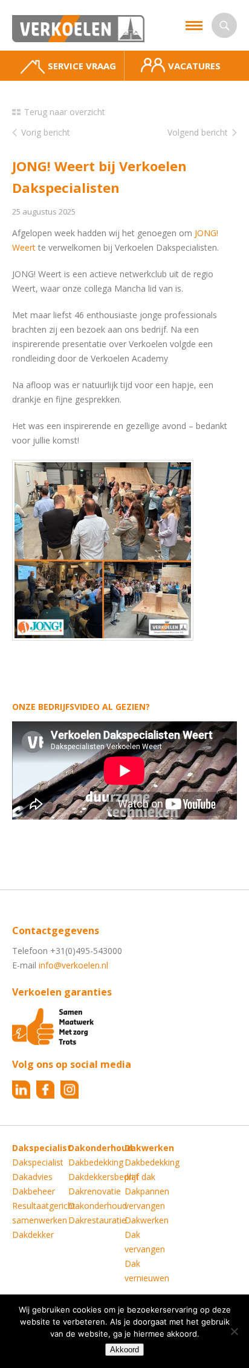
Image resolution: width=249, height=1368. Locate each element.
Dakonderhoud (97, 1205)
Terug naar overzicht (64, 112)
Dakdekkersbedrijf (103, 1176)
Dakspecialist (37, 1162)
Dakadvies (32, 1176)
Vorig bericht (45, 132)
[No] (234, 1331)
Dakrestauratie (97, 1220)
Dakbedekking (95, 1162)
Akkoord (124, 1349)
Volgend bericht (197, 132)
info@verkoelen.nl (73, 965)
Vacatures (194, 66)
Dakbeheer (33, 1191)
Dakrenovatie (94, 1191)
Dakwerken (146, 1220)
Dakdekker (33, 1234)
